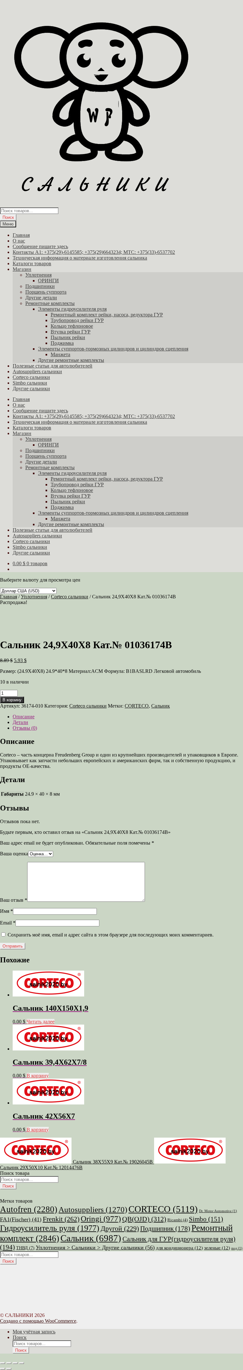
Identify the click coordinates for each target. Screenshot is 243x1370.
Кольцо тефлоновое (72, 326)
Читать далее (40, 1021)
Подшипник (165, 1228)
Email (8, 922)
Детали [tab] (20, 722)
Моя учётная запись (34, 1331)
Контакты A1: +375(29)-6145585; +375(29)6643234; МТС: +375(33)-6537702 (94, 252)
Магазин (22, 269)
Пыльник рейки (68, 337)
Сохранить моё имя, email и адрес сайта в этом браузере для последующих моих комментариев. (111, 934)
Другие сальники (31, 388)
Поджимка (62, 343)
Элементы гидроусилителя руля (72, 309)
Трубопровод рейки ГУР (77, 320)
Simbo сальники (30, 383)
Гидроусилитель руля (49, 1228)
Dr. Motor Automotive (218, 1211)
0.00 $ (30, 563)
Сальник (160, 706)
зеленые (217, 1247)
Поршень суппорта (45, 292)
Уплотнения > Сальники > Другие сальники (95, 1247)
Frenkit (61, 1219)
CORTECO (137, 706)
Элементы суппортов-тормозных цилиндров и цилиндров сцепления (113, 348)
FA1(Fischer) (20, 1219)
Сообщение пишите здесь (40, 246)
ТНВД (25, 1248)
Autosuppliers (93, 1209)
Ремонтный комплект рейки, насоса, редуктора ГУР (107, 314)
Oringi (101, 1218)
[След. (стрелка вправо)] (8, 1369)
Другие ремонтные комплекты (71, 360)
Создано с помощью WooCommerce (38, 1321)
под (236, 1248)
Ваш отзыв (13, 900)
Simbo (206, 1219)
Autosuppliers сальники (37, 371)
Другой (120, 1228)
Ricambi (177, 1220)
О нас (19, 240)
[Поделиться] (15, 1363)
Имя (6, 911)
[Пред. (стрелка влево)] (2, 1369)
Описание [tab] (23, 716)
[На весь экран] (8, 1363)
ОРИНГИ (48, 280)
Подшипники (40, 286)
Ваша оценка (14, 853)
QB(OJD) (144, 1219)
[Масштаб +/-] (2, 1363)
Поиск (8, 217)
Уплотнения (38, 275)
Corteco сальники (31, 377)
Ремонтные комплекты (50, 303)
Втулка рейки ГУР (70, 331)
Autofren (28, 1209)
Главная (21, 235)
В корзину (12, 699)
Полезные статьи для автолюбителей (52, 365)
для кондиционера (179, 1247)
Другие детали (41, 297)
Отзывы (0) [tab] (25, 728)
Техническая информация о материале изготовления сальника (80, 257)
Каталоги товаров (32, 263)
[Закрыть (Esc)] (21, 1363)
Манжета (60, 354)
